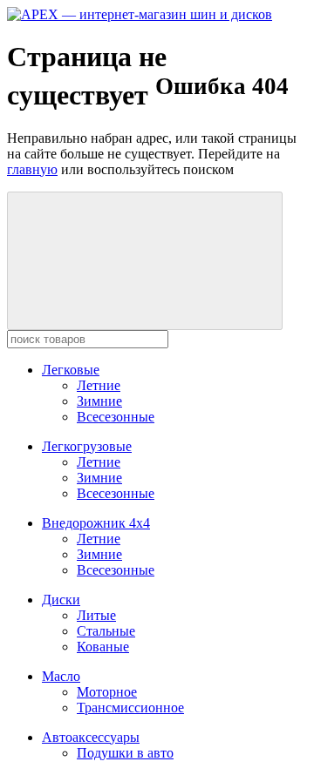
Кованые (103, 646)
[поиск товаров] (145, 261)
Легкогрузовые (87, 446)
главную (32, 169)
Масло (61, 676)
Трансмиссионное (130, 707)
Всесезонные (115, 416)
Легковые (70, 369)
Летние (98, 385)
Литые (96, 615)
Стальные (106, 630)
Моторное (107, 691)
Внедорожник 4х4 (96, 523)
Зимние (99, 401)
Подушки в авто (125, 752)
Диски (61, 599)
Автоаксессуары (91, 737)
